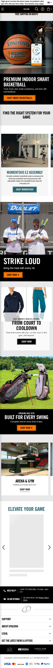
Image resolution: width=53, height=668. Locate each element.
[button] (49, 9)
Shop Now (12, 275)
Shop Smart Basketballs (19, 98)
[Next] (49, 547)
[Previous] (3, 547)
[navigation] (42, 9)
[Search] (36, 9)
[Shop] (2, 9)
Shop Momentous (25, 189)
